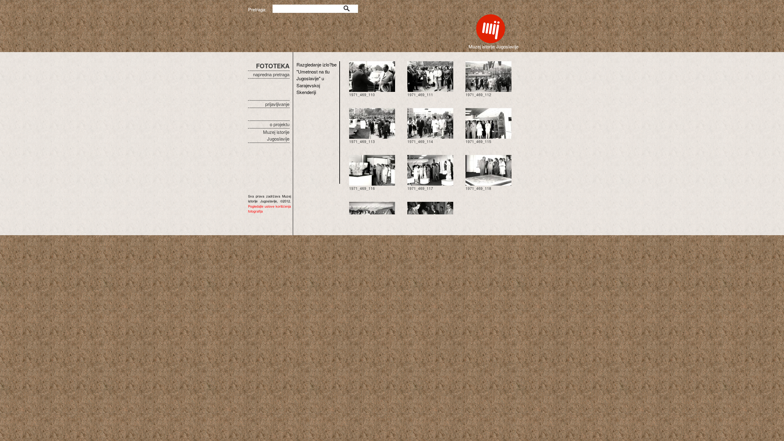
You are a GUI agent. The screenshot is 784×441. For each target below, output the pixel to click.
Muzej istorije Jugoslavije (276, 135)
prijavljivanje (277, 104)
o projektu (279, 124)
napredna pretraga (271, 74)
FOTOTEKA (272, 65)
